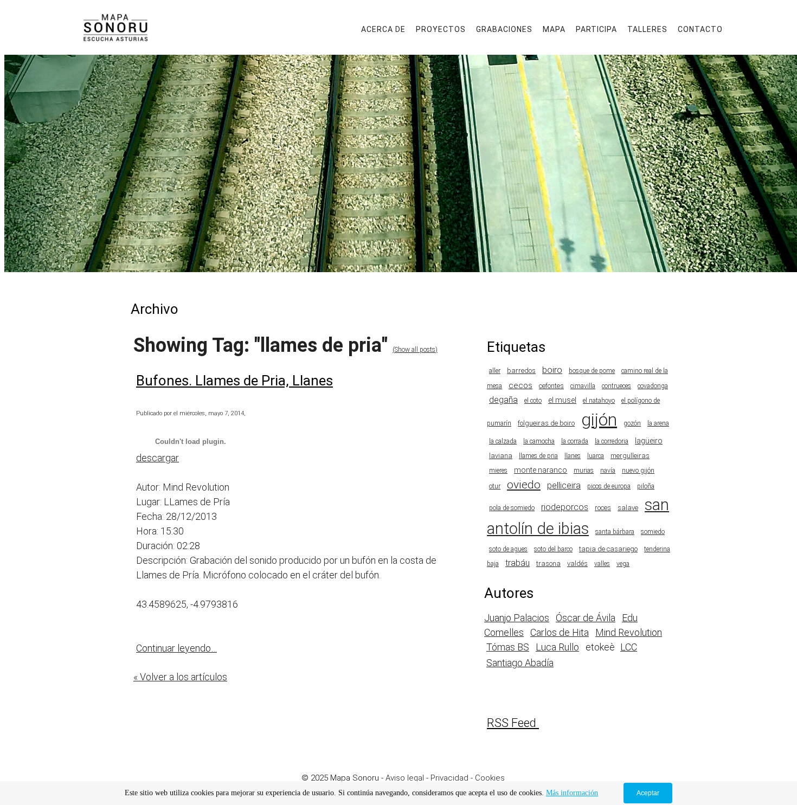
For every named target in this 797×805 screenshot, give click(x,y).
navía (607, 470)
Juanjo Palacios (516, 617)
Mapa (554, 29)
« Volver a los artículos (180, 676)
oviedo (524, 484)
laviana (500, 456)
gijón (599, 419)
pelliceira (564, 485)
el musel (562, 400)
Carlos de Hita (559, 632)
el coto (533, 400)
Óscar (568, 617)
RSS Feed (511, 723)
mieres (498, 470)
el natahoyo (599, 400)
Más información (572, 793)
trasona (548, 563)
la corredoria (611, 441)
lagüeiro (649, 440)
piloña (645, 486)
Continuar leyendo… (176, 648)
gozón (632, 423)
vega (622, 564)
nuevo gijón (638, 470)
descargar (157, 457)
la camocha (539, 441)
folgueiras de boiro (546, 423)
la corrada (574, 441)
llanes (572, 456)
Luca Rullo (557, 647)
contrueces (616, 386)
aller (494, 371)
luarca (595, 456)
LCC (628, 647)
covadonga (653, 386)
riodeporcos (564, 507)
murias (584, 470)
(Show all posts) (415, 349)
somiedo (653, 532)
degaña (503, 400)
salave (628, 508)
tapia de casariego (608, 549)
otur (494, 486)
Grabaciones (504, 29)
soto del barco (553, 549)
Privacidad (449, 778)
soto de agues (508, 549)
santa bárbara (614, 532)
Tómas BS (507, 647)
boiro (552, 369)
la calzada (503, 441)
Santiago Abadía (520, 662)
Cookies (490, 778)
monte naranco (540, 470)
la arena (658, 423)
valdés (577, 563)
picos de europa (609, 486)
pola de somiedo (512, 508)
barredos (521, 370)
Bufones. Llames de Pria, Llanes (234, 380)
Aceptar (648, 793)
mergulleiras (630, 456)
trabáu (517, 563)
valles (602, 564)
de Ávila (598, 617)
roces (603, 508)
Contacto (700, 29)
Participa (596, 29)
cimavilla (582, 386)
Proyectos (441, 29)
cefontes (551, 386)
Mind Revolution (628, 632)
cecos (520, 385)
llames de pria (538, 456)
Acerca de (383, 29)
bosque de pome (592, 371)
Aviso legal (404, 778)
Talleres (647, 29)
